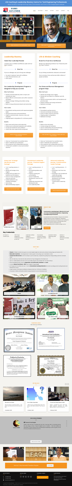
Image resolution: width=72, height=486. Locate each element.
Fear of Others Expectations (10, 402)
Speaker (36, 227)
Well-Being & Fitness (52, 316)
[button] (17, 34)
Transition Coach (22, 227)
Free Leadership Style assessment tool (20, 45)
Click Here (50, 465)
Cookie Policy (10, 484)
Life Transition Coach (53, 293)
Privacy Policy (5, 484)
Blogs (57, 10)
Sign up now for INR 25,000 (59, 190)
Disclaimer (21, 484)
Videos (46, 10)
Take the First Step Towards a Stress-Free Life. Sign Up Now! (53, 135)
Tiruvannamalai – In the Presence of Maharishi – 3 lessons (56, 403)
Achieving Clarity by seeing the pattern (33, 422)
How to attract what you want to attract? (60, 476)
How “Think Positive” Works (58, 477)
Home (34, 10)
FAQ (68, 10)
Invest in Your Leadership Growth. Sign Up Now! (18, 135)
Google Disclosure (16, 484)
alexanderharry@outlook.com (10, 480)
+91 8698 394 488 (8, 476)
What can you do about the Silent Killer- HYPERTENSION (60, 480)
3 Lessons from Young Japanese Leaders (34, 402)
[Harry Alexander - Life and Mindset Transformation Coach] (12, 11)
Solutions (47, 227)
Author (51, 10)
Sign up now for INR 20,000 (36, 189)
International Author (9, 227)
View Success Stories (36, 441)
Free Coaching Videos (42, 477)
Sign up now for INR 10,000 (12, 189)
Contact (63, 10)
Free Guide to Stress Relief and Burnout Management (51, 46)
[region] (18, 26)
